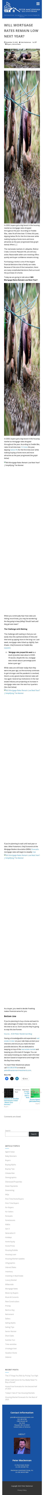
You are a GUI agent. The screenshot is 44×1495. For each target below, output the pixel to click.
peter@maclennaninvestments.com (17, 1070)
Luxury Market (11, 1280)
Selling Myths (10, 1323)
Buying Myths (10, 1165)
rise (34, 852)
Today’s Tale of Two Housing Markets (20, 1393)
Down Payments (11, 1186)
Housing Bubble (11, 1250)
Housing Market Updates (15, 1259)
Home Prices (10, 1246)
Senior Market (10, 1331)
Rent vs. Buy (10, 1310)
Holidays (8, 1237)
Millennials (9, 1284)
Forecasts (9, 1216)
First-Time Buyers (12, 1203)
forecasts (35, 849)
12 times (24, 447)
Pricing (8, 1306)
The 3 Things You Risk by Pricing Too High (21, 1376)
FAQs (7, 1194)
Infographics (10, 1263)
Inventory (9, 1271)
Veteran (8, 1357)
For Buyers (9, 1207)
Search (7, 1130)
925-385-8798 (22, 1419)
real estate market (28, 1049)
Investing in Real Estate (14, 1276)
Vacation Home (11, 1353)
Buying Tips (9, 1169)
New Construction (12, 1301)
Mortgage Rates (11, 1289)
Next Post (31, 1095)
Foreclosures (10, 1220)
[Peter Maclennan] (22, 13)
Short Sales (9, 1336)
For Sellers (9, 1212)
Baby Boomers (11, 1156)
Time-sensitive (10, 1344)
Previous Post (12, 1097)
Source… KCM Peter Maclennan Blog (18, 1034)
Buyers (9, 44)
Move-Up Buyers (11, 1293)
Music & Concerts (12, 1297)
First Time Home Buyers (14, 1199)
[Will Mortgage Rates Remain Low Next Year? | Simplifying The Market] (22, 765)
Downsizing (9, 1190)
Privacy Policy (22, 1490)
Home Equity (10, 1242)
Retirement (9, 1314)
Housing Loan (10, 1254)
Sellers (7, 1318)
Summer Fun (10, 1340)
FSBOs (7, 1224)
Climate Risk (10, 1173)
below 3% (14, 450)
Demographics (10, 1177)
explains (7, 648)
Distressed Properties (13, 1182)
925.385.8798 (12, 1067)
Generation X (10, 1233)
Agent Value (10, 1152)
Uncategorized (10, 1348)
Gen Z (7, 1229)
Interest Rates (16, 44)
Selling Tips (9, 1327)
